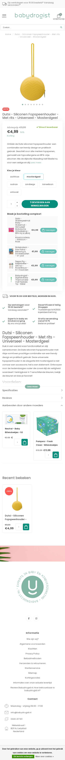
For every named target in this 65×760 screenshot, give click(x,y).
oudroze (14, 184)
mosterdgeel (34, 176)
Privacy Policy (32, 653)
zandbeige (30, 184)
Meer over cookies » (44, 756)
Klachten (32, 648)
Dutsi (5, 109)
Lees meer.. (36, 162)
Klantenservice (32, 668)
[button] (22, 104)
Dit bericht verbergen (23, 756)
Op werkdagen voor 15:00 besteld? (19, 306)
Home (8, 34)
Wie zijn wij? (33, 639)
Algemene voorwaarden (32, 643)
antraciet (14, 192)
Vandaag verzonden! (18, 310)
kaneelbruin (47, 184)
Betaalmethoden (32, 658)
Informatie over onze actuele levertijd (32, 682)
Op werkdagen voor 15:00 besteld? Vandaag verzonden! (31, 4)
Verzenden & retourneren (32, 663)
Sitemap (32, 672)
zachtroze (14, 176)
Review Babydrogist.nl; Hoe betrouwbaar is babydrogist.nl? (33, 689)
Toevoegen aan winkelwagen (40, 204)
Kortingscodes (32, 677)
